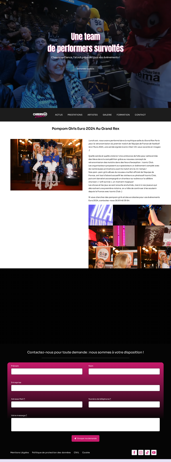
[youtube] (153, 452)
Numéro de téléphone (100, 399)
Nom (91, 366)
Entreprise (16, 382)
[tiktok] (147, 452)
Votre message (19, 415)
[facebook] (134, 452)
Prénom (15, 366)
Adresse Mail (18, 399)
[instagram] (140, 452)
